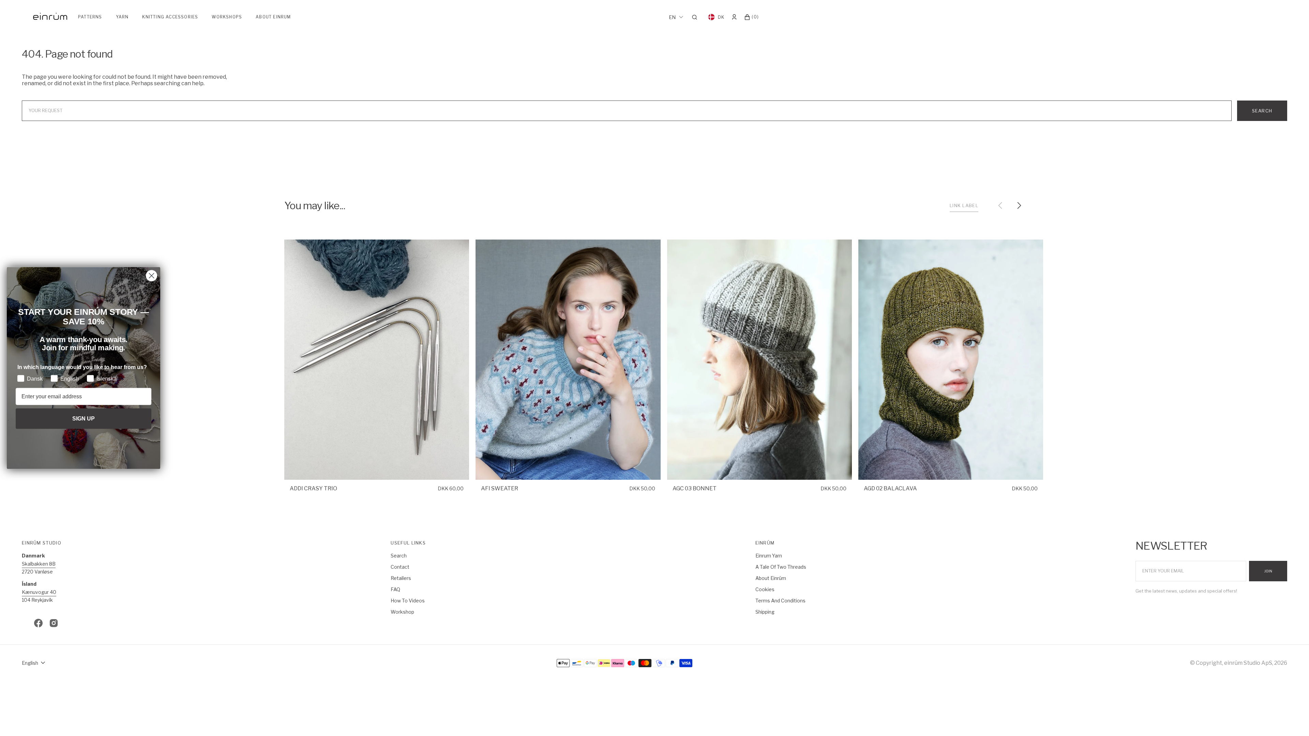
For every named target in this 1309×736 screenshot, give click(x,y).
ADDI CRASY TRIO (313, 488)
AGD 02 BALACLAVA (890, 488)
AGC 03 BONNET (695, 488)
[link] (376, 360)
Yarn (122, 16)
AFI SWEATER (499, 488)
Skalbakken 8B (39, 564)
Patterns (90, 16)
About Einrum (273, 16)
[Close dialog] (151, 276)
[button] (696, 17)
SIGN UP (83, 418)
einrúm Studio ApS (1248, 663)
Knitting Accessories (170, 16)
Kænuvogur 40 (39, 592)
